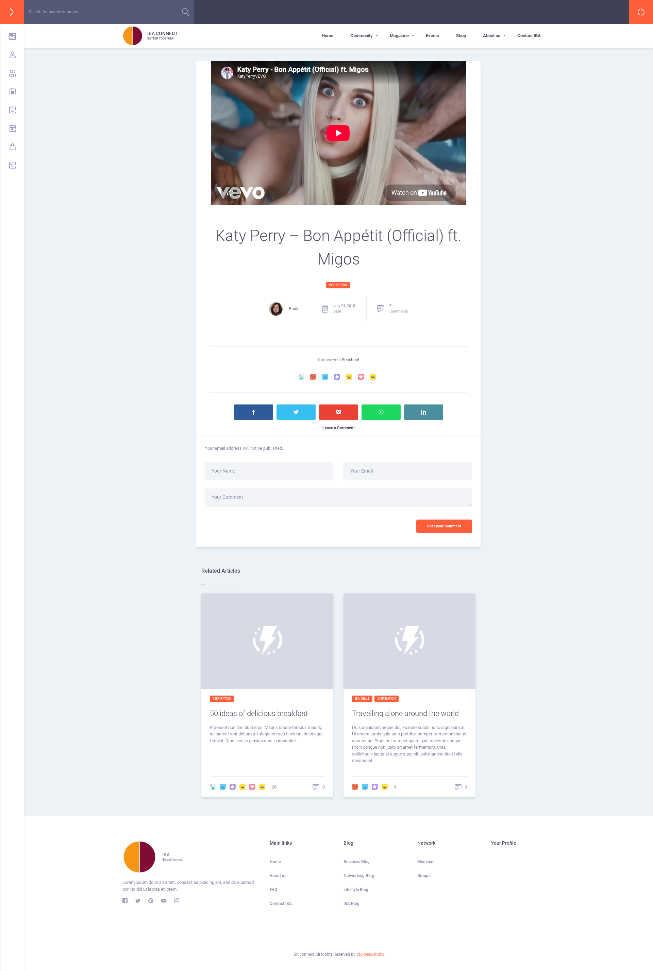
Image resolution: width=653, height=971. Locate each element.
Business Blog (357, 861)
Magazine (399, 35)
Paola (294, 308)
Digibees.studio (370, 954)
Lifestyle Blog (356, 889)
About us (491, 35)
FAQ (273, 889)
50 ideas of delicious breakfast (259, 713)
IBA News (362, 698)
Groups (424, 875)
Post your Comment (444, 526)
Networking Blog (359, 875)
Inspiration (338, 285)
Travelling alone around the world (405, 713)
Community (361, 35)
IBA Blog (351, 903)
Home (327, 35)
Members (425, 861)
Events (432, 35)
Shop (461, 35)
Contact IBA (529, 35)
